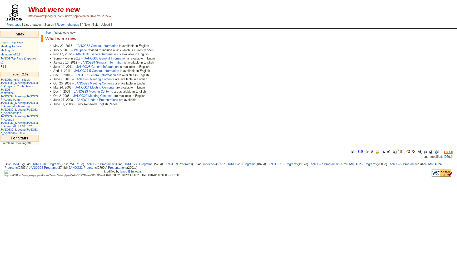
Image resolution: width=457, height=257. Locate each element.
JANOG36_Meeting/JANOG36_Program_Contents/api (19, 84)
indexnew (209, 164)
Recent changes (68, 24)
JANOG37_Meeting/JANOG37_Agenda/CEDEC (19, 131)
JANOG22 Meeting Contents (93, 96)
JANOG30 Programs (138, 164)
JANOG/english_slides (15, 79)
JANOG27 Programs (323, 164)
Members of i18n (11, 54)
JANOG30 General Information (105, 58)
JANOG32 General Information (97, 46)
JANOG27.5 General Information (96, 71)
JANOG (5, 89)
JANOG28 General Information (97, 67)
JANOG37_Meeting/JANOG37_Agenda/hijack (19, 111)
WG (72, 164)
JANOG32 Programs (99, 164)
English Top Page (11, 42)
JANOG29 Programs (178, 164)
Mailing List (7, 50)
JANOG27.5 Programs (282, 164)
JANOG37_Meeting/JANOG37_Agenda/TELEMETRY (19, 124)
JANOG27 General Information (95, 75)
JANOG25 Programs (402, 164)
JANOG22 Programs (83, 167)
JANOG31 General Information (96, 54)
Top (48, 32)
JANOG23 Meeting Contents (93, 91)
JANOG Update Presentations (97, 100)
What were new (60, 38)
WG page (80, 50)
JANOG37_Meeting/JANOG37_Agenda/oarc (19, 98)
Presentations (117, 167)
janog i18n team (130, 171)
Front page (13, 24)
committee (7, 93)
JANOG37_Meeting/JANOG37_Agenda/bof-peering (19, 104)
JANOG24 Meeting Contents (94, 87)
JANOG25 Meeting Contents (94, 83)
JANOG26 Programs (362, 164)
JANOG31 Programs (46, 164)
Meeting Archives (11, 46)
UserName (7, 143)
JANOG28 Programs (241, 164)
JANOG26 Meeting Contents (94, 79)
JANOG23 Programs (43, 167)
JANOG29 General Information (102, 62)
